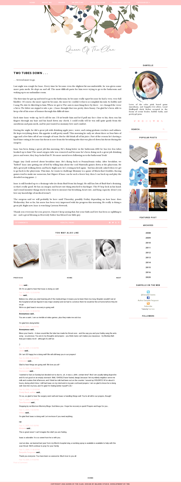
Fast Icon (151, 309)
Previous (18, 278)
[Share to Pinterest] (118, 223)
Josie (21, 351)
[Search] (163, 129)
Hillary (22, 413)
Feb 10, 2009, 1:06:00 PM (29, 327)
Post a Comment (20, 462)
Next (118, 278)
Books (62, 2)
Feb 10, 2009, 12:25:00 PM (29, 292)
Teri (21, 295)
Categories (142, 2)
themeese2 (24, 371)
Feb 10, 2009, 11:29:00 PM (29, 389)
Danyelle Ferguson (27, 452)
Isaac (71, 222)
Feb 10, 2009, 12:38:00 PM (29, 311)
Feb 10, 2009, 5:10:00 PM (29, 348)
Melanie (22, 428)
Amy (21, 285)
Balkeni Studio (102, 484)
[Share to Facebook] (109, 223)
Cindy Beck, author (27, 392)
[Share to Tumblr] (115, 223)
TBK (128, 484)
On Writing (77, 2)
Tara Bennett (24, 402)
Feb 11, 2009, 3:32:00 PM (29, 400)
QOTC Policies (97, 2)
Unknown (23, 361)
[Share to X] (113, 223)
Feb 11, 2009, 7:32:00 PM (29, 410)
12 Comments (21, 222)
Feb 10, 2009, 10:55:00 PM (29, 368)
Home (32, 2)
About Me (47, 2)
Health (63, 222)
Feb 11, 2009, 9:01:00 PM (29, 426)
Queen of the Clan (75, 484)
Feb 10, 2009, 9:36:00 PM (29, 358)
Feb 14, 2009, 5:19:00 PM (29, 460)
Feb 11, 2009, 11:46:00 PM (29, 450)
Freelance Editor (121, 2)
